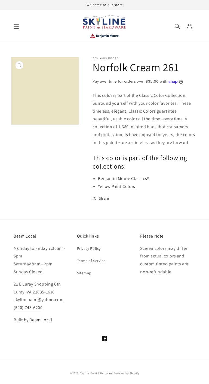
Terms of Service (91, 260)
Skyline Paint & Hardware (96, 373)
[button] (16, 26)
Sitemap (84, 273)
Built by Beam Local (33, 320)
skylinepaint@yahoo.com (38, 299)
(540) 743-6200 (28, 307)
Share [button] (104, 198)
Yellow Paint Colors (116, 186)
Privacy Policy (89, 248)
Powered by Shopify (126, 373)
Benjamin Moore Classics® (123, 178)
